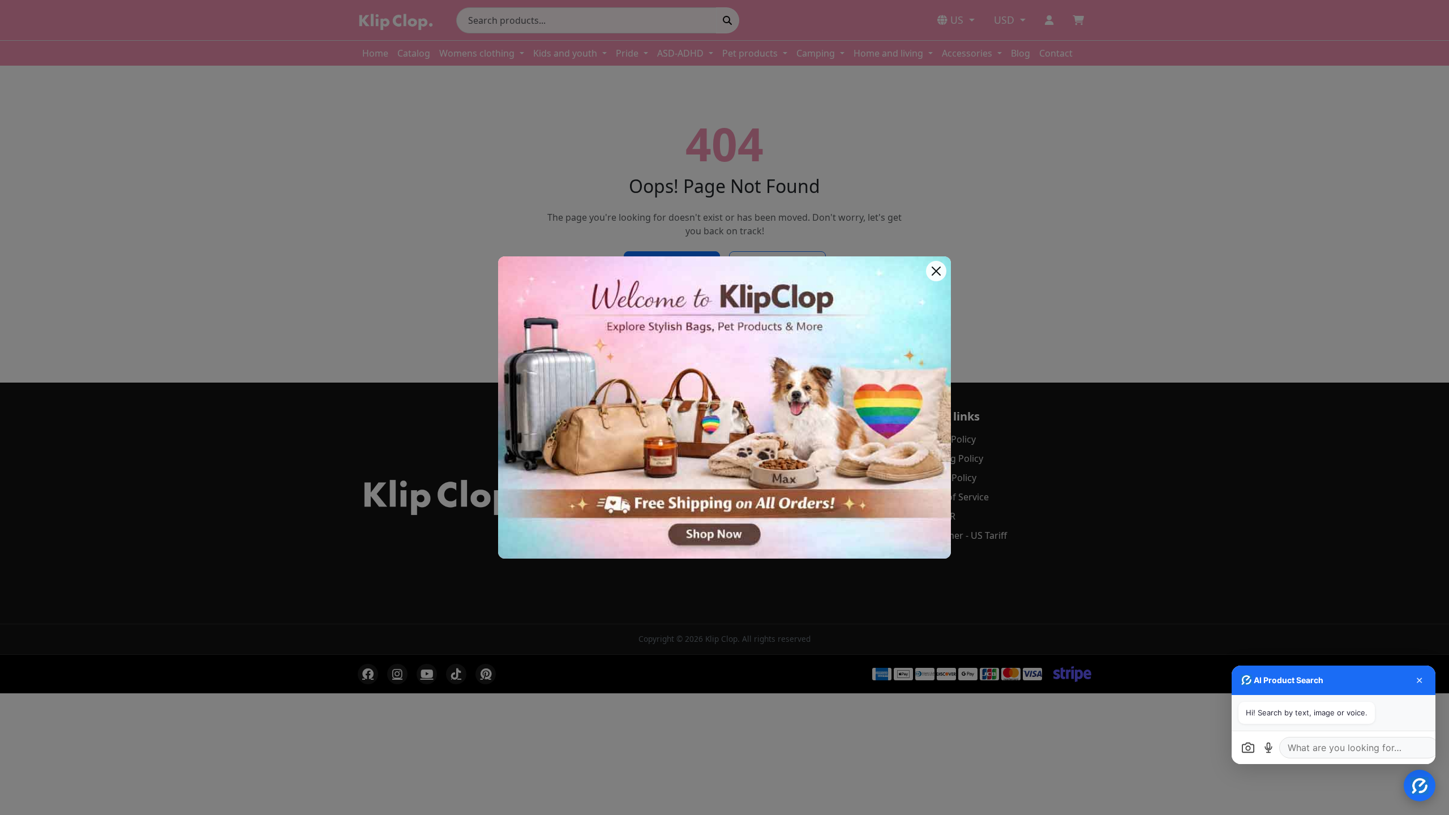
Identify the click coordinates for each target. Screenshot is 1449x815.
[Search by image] (1248, 747)
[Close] (936, 271)
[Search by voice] (1268, 748)
